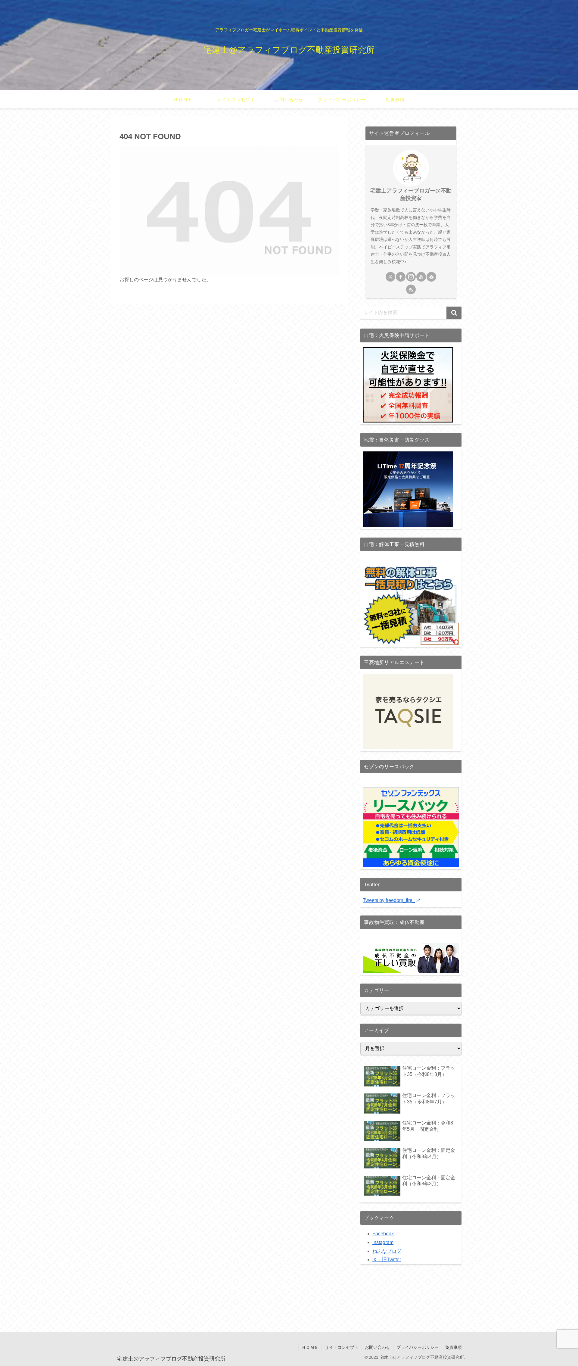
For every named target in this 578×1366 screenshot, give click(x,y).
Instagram (382, 1242)
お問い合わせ (377, 1347)
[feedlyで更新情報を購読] (431, 277)
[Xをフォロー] (390, 277)
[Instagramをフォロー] (411, 277)
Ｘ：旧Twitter (386, 1259)
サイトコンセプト (342, 1347)
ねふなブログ (386, 1251)
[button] (453, 313)
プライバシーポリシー (417, 1347)
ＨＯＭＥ (310, 1347)
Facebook (383, 1233)
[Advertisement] (289, 1303)
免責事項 (453, 1347)
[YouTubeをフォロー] (421, 277)
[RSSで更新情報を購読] (411, 289)
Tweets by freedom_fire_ (389, 900)
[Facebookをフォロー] (401, 277)
